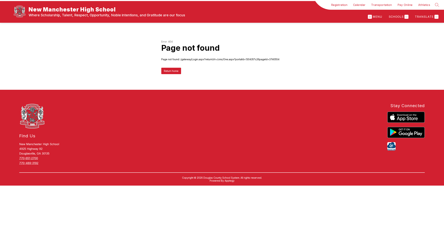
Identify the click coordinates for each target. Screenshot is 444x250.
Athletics (424, 5)
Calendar (359, 5)
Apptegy (229, 180)
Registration (339, 5)
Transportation (381, 5)
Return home (171, 70)
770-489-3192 (28, 163)
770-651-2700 (28, 158)
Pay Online (405, 5)
